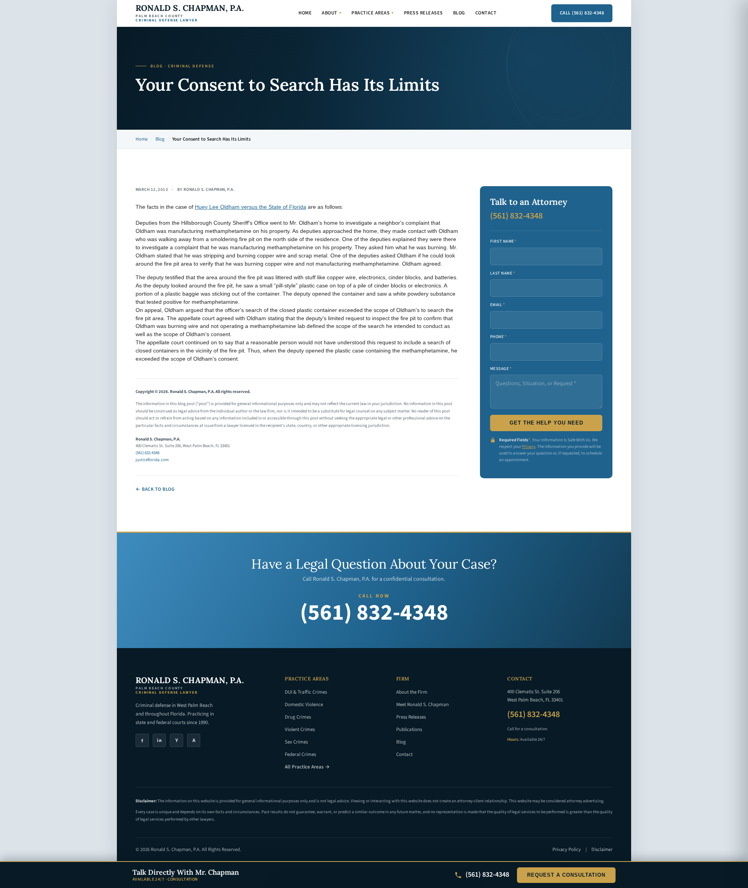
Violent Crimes (300, 729)
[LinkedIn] (159, 740)
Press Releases (423, 12)
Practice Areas (372, 12)
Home (305, 12)
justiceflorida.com (152, 460)
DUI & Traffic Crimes (306, 692)
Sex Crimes (296, 741)
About (331, 12)
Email (497, 305)
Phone (498, 337)
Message (501, 369)
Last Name (502, 273)
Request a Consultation (566, 875)
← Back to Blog (155, 489)
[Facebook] (142, 740)
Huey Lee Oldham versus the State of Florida (250, 207)
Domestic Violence (304, 704)
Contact (486, 12)
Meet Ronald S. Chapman (422, 704)
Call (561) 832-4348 (582, 12)
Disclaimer (601, 849)
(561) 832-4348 (147, 453)
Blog (459, 12)
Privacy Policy (566, 849)
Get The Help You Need (546, 423)
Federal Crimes (300, 754)
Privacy (528, 446)
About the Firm (411, 692)
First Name (503, 241)
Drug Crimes (298, 717)
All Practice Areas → (307, 766)
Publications (409, 729)
